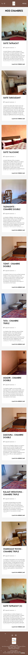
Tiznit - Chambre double (11, 265)
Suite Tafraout (11, 43)
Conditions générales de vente (14, 651)
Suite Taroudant (12, 97)
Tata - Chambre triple (10, 322)
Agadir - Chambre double (12, 379)
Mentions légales (14, 650)
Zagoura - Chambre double (13, 436)
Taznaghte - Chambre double (11, 208)
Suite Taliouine (11, 152)
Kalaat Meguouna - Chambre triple (13, 493)
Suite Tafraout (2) (12, 605)
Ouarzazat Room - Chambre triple (12, 550)
